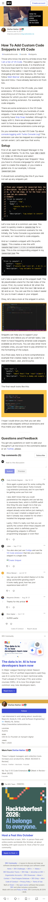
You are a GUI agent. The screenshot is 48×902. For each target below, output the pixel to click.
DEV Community (11, 863)
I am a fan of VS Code (11, 62)
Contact (6, 878)
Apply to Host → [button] (10, 853)
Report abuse (32, 629)
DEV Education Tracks (11, 872)
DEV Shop (35, 878)
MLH (42, 878)
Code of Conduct (17, 629)
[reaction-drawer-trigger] (6, 898)
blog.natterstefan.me (27, 34)
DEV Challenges (19, 869)
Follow (24, 711)
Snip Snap (20, 117)
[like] (6, 624)
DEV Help (25, 872)
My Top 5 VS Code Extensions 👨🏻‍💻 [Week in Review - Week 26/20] (23, 773)
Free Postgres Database (20, 878)
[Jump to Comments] (17, 898)
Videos (37, 869)
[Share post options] (44, 899)
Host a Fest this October (17, 835)
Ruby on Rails (22, 890)
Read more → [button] (9, 691)
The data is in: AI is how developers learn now (19, 663)
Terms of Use (37, 882)
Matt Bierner (14, 77)
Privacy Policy (25, 882)
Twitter (10, 449)
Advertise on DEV (37, 872)
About (39, 875)
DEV (11, 887)
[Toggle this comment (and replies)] (2, 484)
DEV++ (29, 869)
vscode (23, 54)
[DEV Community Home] (9, 3)
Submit (10, 471)
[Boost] (37, 898)
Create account (38, 3)
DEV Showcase (29, 875)
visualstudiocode (10, 54)
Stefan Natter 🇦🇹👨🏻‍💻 (15, 29)
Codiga (29, 550)
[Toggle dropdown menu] (44, 479)
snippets (32, 54)
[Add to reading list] (27, 898)
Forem (12, 885)
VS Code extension (15, 553)
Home (9, 869)
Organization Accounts (13, 875)
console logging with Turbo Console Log (20, 134)
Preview (21, 471)
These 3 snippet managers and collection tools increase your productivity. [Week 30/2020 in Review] (21, 760)
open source (23, 885)
